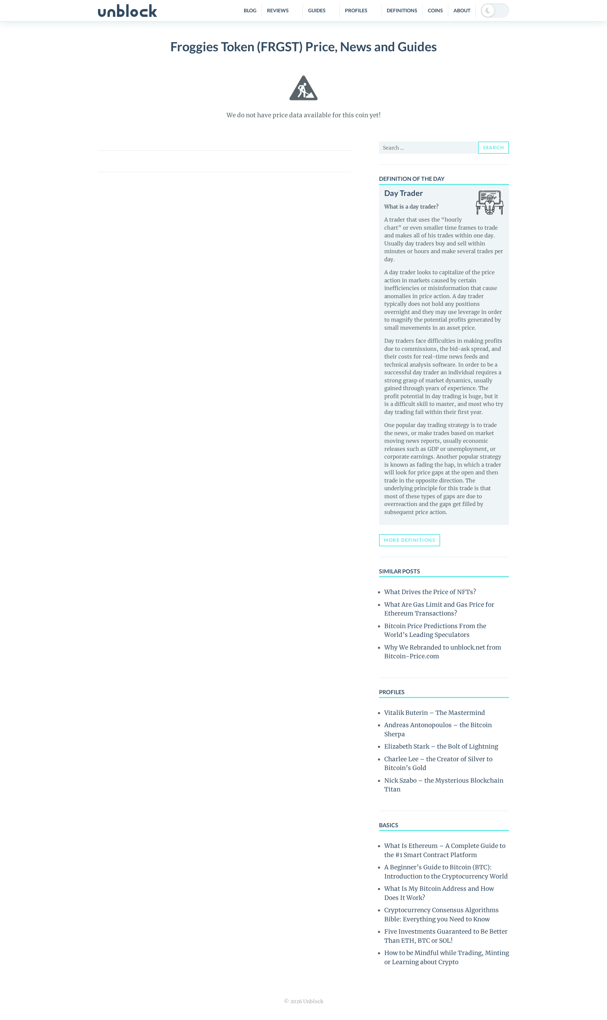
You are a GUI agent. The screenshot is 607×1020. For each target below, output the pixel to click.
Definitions (402, 10)
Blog (250, 10)
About (461, 10)
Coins (435, 10)
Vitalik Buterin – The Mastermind (434, 713)
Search (493, 147)
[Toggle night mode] (495, 11)
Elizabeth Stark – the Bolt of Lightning (441, 746)
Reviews (278, 10)
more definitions (409, 540)
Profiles (356, 10)
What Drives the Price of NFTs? (430, 592)
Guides (317, 10)
